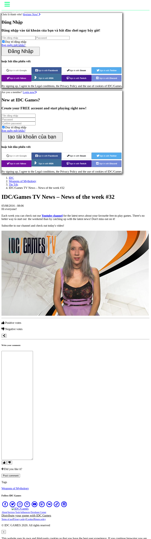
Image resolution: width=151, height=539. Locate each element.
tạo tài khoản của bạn (32, 137)
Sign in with (18, 70)
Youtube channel (52, 215)
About (4, 512)
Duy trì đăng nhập (15, 41)
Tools (17, 512)
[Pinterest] (27, 504)
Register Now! (31, 14)
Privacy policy (19, 519)
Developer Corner (38, 512)
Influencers (25, 512)
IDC (11, 177)
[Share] (4, 336)
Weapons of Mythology (22, 181)
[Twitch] (42, 504)
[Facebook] (5, 504)
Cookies (30, 519)
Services (11, 512)
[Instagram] (20, 504)
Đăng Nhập (20, 51)
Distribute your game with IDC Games (26, 515)
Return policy (40, 519)
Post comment (11, 475)
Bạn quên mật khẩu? (13, 45)
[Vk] (49, 504)
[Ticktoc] (56, 504)
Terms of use (7, 519)
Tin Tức (13, 184)
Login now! (29, 92)
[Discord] (64, 504)
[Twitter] (12, 504)
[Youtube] (34, 504)
